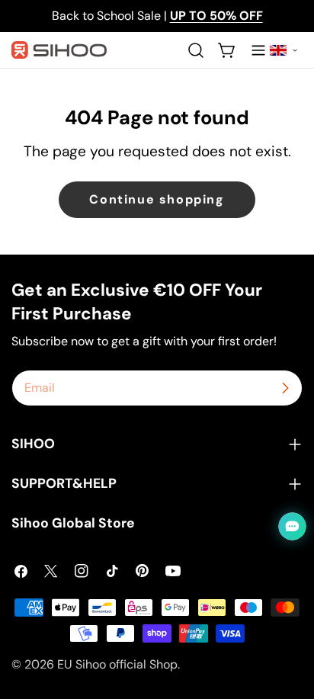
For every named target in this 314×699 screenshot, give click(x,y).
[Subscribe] (285, 388)
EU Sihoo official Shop (117, 664)
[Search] (196, 50)
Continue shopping (156, 199)
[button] (283, 50)
